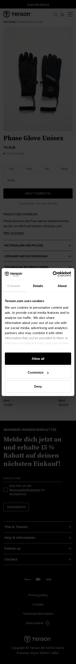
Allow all (38, 358)
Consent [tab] (13, 285)
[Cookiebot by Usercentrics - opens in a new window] (53, 274)
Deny (38, 386)
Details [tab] (38, 285)
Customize (35, 372)
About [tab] (62, 285)
